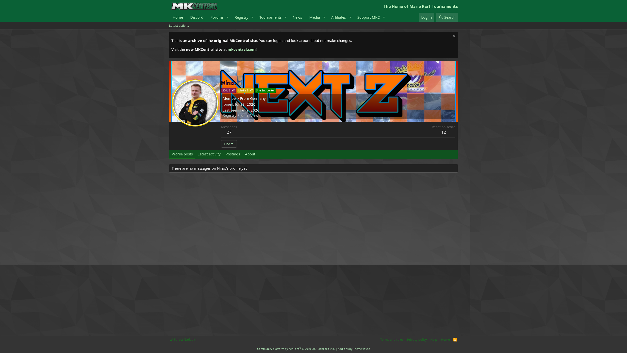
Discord (196, 17)
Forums (217, 17)
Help (433, 339)
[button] (227, 17)
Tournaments (270, 17)
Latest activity (179, 25)
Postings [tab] (233, 153)
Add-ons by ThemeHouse (354, 349)
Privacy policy (417, 339)
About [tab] (250, 153)
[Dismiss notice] (453, 36)
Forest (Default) (184, 339)
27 (229, 132)
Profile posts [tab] (182, 153)
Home (178, 17)
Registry (241, 17)
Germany (258, 98)
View (254, 115)
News (297, 17)
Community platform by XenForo (296, 349)
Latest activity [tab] (209, 153)
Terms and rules (391, 339)
